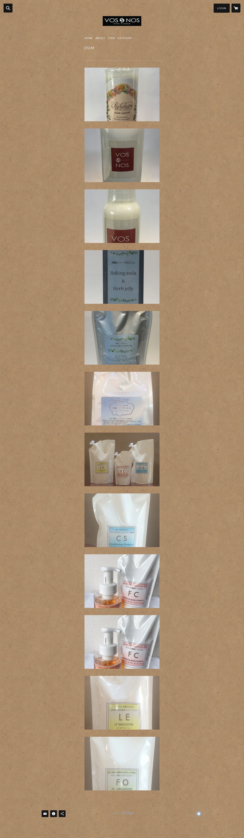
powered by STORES (122, 814)
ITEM (111, 38)
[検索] (8, 8)
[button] (222, 8)
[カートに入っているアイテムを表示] (235, 8)
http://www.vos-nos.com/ (198, 813)
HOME (88, 38)
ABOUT (100, 38)
